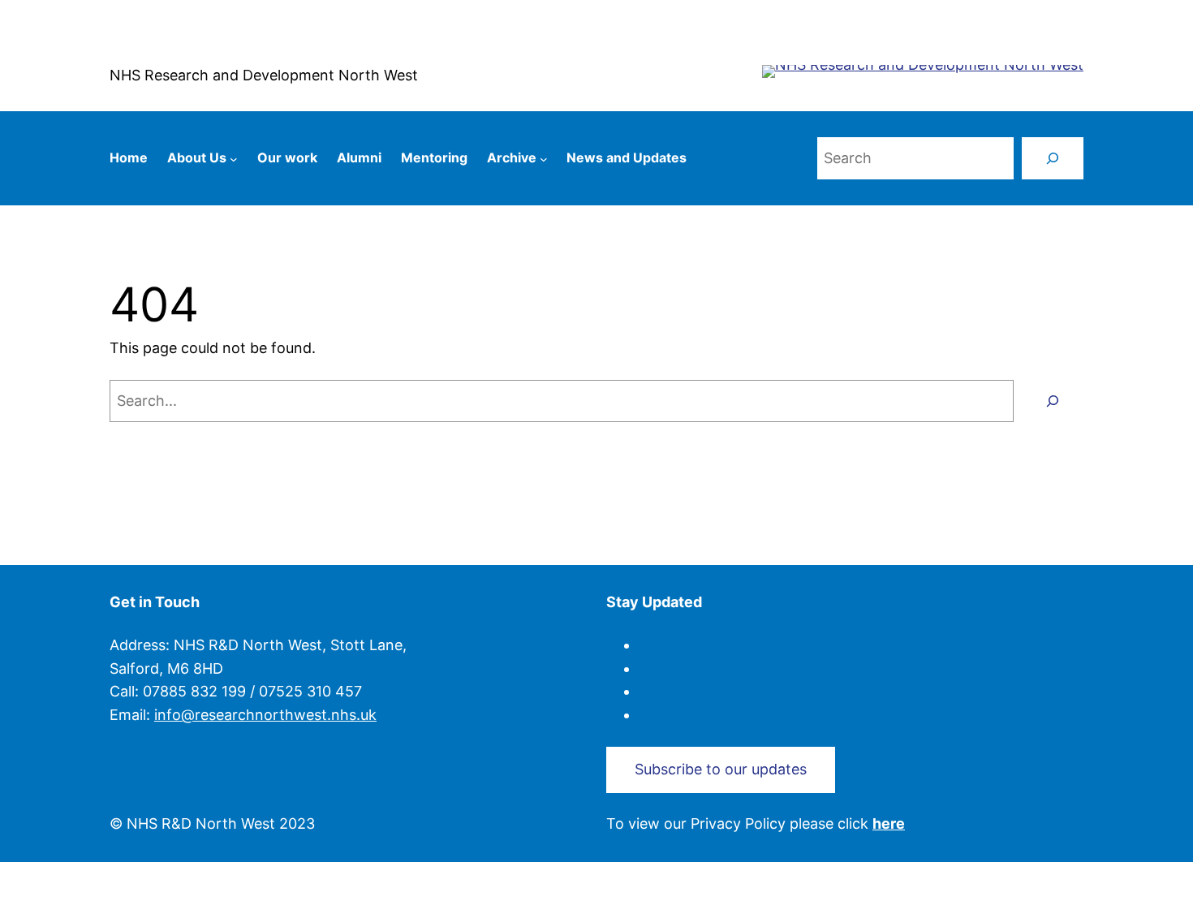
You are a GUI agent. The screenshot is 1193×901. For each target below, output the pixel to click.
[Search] (1052, 158)
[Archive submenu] (544, 158)
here (888, 823)
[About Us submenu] (234, 158)
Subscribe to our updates (721, 769)
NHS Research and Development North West (264, 75)
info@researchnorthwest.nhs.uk (265, 714)
